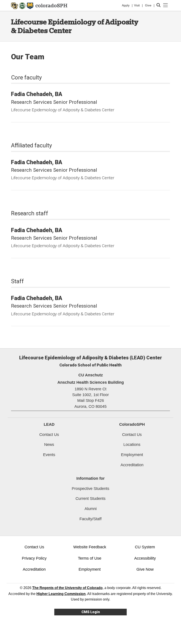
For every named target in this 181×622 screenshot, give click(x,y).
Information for (90, 478)
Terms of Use (89, 558)
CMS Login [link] (90, 612)
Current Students (90, 498)
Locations (131, 444)
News (49, 444)
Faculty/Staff (90, 519)
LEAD (49, 424)
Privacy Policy (34, 558)
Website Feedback (89, 547)
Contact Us (49, 434)
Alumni (91, 508)
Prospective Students (90, 488)
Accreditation (132, 465)
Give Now (145, 569)
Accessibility (145, 558)
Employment (132, 455)
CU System (145, 547)
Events (49, 455)
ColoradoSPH (132, 424)
